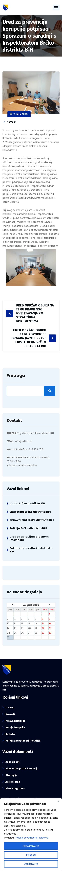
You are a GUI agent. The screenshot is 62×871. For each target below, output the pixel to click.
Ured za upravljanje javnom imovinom (29, 538)
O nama (9, 707)
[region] (31, 834)
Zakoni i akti (12, 761)
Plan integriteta (15, 788)
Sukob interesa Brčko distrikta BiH (31, 549)
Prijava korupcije (15, 720)
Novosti (10, 714)
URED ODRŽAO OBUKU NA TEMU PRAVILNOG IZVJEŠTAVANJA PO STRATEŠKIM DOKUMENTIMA (35, 313)
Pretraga (16, 375)
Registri (10, 734)
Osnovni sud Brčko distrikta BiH (32, 520)
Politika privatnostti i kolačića (31, 837)
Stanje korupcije (15, 727)
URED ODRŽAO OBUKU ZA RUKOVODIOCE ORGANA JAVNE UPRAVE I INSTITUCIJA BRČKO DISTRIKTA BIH (28, 338)
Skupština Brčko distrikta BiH (30, 512)
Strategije (11, 775)
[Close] (59, 801)
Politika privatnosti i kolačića (23, 740)
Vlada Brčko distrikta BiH (27, 503)
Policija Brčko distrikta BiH (28, 528)
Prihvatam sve (31, 846)
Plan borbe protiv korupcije (21, 768)
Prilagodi (31, 855)
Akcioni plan (12, 781)
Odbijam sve (31, 864)
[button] (56, 7)
